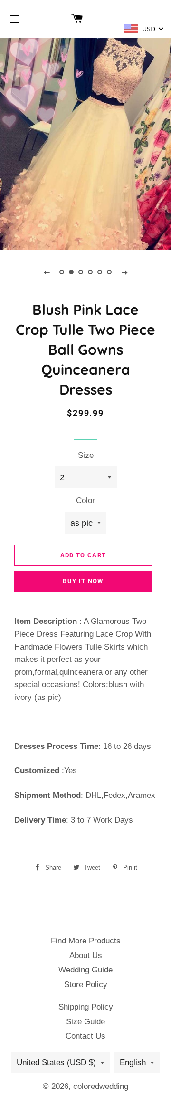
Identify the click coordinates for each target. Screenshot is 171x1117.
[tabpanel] (85, 143)
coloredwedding (100, 1086)
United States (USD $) (56, 1062)
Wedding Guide (85, 969)
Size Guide (85, 1021)
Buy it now (83, 580)
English (133, 1062)
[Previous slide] (46, 272)
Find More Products (86, 940)
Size (86, 455)
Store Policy (85, 984)
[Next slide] (124, 272)
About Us (85, 955)
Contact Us (85, 1035)
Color (85, 500)
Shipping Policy (85, 1006)
